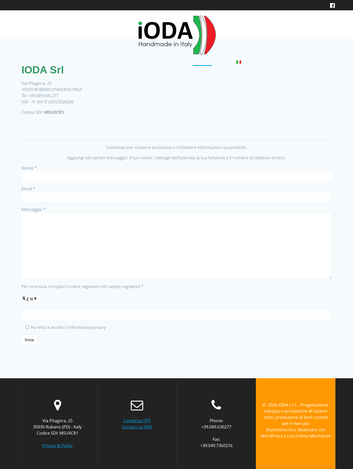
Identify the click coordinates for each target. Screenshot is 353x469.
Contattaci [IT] (136, 420)
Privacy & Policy (57, 445)
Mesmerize (320, 436)
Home (113, 62)
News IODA (174, 62)
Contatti (202, 62)
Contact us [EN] (137, 427)
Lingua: (227, 62)
